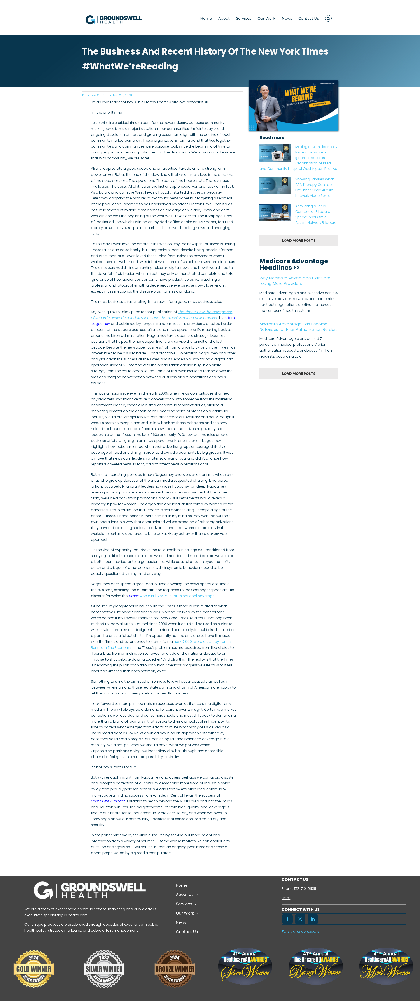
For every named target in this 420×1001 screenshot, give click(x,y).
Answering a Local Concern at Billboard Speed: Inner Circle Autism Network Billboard (316, 214)
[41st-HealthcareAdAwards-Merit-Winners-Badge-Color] (386, 949)
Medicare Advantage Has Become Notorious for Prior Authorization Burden (298, 326)
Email (286, 898)
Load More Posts (298, 240)
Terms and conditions (300, 931)
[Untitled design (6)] (104, 943)
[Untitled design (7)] (34, 943)
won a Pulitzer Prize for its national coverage (172, 595)
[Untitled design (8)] (175, 943)
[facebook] (287, 919)
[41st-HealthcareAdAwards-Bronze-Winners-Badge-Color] (316, 949)
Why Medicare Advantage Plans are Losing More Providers (294, 280)
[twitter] (300, 919)
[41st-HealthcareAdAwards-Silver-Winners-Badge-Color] (245, 949)
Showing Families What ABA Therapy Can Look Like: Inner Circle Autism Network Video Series (314, 187)
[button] (328, 17)
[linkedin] (313, 919)
